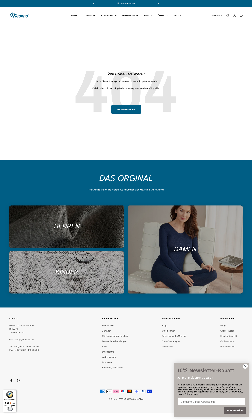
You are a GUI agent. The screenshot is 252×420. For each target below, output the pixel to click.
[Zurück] (93, 3)
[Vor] (158, 3)
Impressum (107, 362)
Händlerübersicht (228, 336)
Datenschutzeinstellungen (114, 341)
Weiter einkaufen (126, 109)
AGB (104, 346)
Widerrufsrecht (109, 357)
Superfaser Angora (171, 341)
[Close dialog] (245, 366)
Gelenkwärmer (128, 15)
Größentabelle (227, 341)
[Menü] (14, 391)
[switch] (10, 409)
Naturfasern (167, 346)
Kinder (146, 15)
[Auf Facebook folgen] (11, 381)
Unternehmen (168, 331)
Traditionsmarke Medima (174, 336)
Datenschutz (108, 352)
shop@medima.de (24, 339)
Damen (74, 15)
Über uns (161, 15)
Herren (89, 15)
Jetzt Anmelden (235, 410)
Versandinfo (108, 325)
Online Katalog (227, 331)
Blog (164, 325)
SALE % (177, 15)
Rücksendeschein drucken (115, 336)
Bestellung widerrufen (112, 367)
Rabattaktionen (227, 346)
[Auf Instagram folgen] (19, 381)
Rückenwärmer (107, 15)
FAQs (223, 325)
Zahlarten (106, 331)
